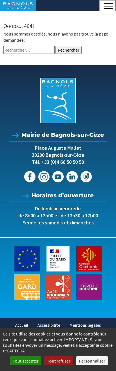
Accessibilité (48, 325)
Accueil (21, 325)
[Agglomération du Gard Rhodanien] (58, 286)
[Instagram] (44, 176)
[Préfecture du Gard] (58, 258)
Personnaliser (92, 361)
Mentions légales (85, 325)
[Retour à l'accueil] (58, 100)
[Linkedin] (72, 176)
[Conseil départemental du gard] (27, 286)
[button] (107, 5)
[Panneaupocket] (86, 176)
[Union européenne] (27, 258)
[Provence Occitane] (89, 286)
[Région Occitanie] (89, 258)
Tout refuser (58, 361)
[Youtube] (58, 176)
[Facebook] (29, 176)
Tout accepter (26, 361)
